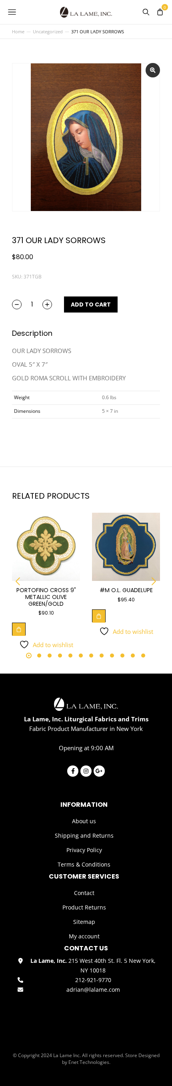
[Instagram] (86, 771)
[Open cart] (160, 12)
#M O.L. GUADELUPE (126, 590)
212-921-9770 (93, 980)
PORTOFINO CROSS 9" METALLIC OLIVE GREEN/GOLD (46, 597)
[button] (18, 581)
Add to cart (91, 304)
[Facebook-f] (72, 771)
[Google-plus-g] (99, 771)
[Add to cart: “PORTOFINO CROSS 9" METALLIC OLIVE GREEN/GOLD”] (19, 629)
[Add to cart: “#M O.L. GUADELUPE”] (99, 615)
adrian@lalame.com (93, 989)
